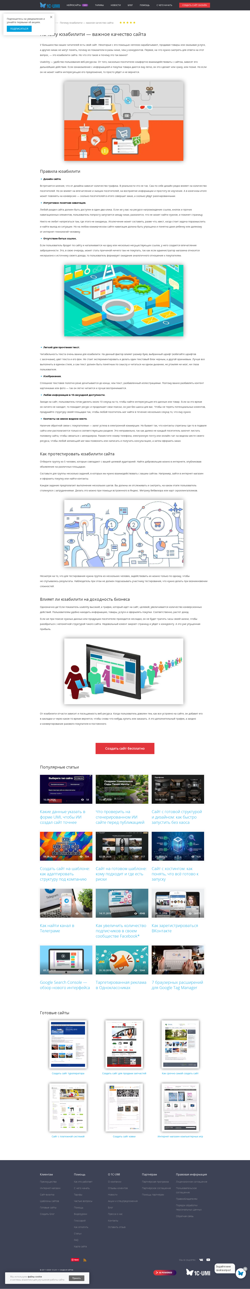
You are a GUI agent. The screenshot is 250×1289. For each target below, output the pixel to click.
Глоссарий (80, 1220)
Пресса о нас (115, 1214)
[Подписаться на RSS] (85, 1259)
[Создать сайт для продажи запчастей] (124, 1068)
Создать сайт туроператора (68, 1073)
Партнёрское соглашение (156, 1188)
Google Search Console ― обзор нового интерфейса (65, 984)
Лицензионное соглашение (191, 1181)
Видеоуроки (80, 1214)
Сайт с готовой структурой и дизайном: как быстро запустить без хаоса (177, 817)
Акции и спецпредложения (123, 1201)
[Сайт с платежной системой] (68, 1131)
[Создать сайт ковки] (124, 1131)
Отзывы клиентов (118, 1188)
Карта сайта (80, 1246)
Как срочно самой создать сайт (180, 1073)
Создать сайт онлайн (194, 5)
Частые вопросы (83, 1201)
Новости (116, 5)
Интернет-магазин (50, 1188)
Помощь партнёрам (153, 1194)
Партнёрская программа (155, 1181)
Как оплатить (81, 1227)
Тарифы (99, 5)
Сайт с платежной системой (68, 1136)
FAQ (76, 1240)
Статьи (77, 1233)
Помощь (145, 5)
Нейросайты (74, 5)
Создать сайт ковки (124, 1136)
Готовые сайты (48, 1207)
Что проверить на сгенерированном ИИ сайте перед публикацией (120, 817)
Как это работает (83, 1181)
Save (76, 1259)
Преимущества (48, 1181)
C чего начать (164, 5)
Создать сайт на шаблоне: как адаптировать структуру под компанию (65, 874)
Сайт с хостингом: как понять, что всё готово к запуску (175, 874)
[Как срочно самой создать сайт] (180, 1068)
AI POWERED (165, 1272)
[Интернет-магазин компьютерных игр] (180, 1131)
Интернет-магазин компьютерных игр (180, 1136)
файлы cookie (35, 1276)
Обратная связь (185, 1216)
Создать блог (47, 1214)
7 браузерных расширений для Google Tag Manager (177, 984)
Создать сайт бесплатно (125, 748)
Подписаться (19, 28)
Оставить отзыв (117, 1227)
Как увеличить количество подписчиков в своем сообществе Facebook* (121, 931)
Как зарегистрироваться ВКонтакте (175, 928)
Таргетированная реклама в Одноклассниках (121, 984)
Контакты (113, 1220)
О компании (114, 1181)
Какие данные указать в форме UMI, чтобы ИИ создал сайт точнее (62, 817)
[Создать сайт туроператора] (68, 1068)
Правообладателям (186, 1198)
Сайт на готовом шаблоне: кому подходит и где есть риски (121, 874)
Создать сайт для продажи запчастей (124, 1073)
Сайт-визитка (47, 1194)
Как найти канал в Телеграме (57, 928)
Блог (130, 5)
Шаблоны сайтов (49, 1201)
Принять (76, 1278)
